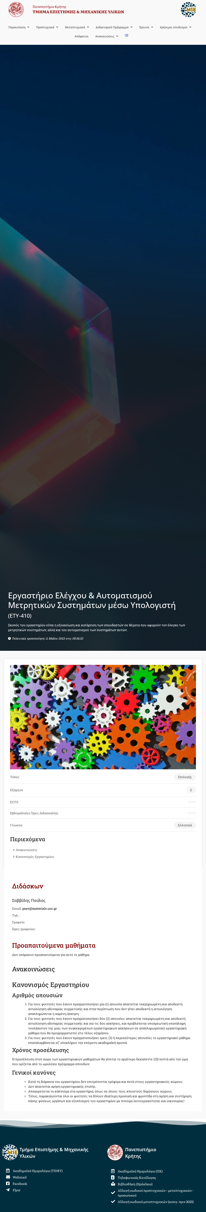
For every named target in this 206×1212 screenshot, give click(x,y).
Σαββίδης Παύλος (28, 900)
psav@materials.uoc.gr (39, 908)
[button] (19, 27)
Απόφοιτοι (82, 36)
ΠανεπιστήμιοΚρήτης (140, 1152)
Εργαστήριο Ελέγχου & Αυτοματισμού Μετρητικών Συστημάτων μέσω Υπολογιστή (92, 604)
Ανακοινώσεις (26, 850)
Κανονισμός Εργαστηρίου (35, 856)
